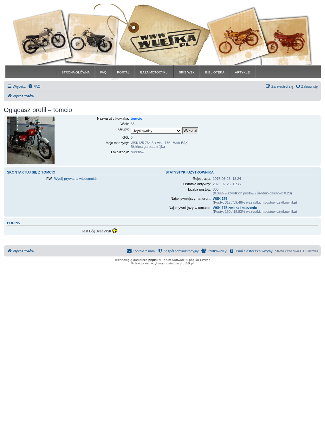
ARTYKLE (242, 72)
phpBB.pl (186, 263)
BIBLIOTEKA (214, 72)
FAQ (103, 72)
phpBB (153, 260)
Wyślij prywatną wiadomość (75, 178)
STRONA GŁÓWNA (76, 72)
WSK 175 (220, 198)
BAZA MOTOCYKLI (154, 72)
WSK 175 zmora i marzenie (235, 208)
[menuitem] (34, 86)
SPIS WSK (187, 72)
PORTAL (123, 72)
